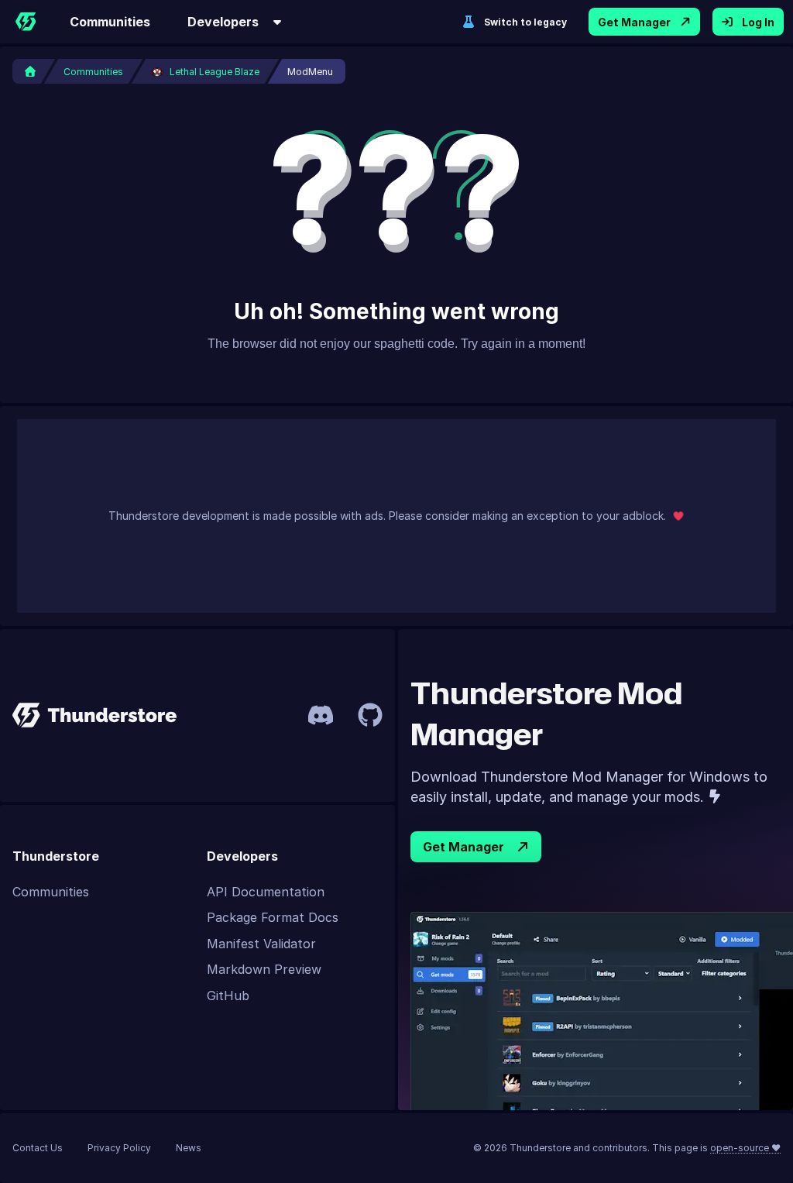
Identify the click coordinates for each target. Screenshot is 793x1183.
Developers (223, 21)
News (188, 1148)
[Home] (25, 22)
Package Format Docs (272, 917)
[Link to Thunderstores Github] (370, 715)
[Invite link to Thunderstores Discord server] (320, 715)
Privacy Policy (119, 1148)
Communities (110, 21)
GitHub (228, 995)
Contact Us (37, 1148)
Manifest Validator (261, 943)
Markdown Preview (264, 969)
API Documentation (265, 891)
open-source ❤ (745, 1148)
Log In (758, 22)
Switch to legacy (525, 22)
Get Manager (634, 22)
